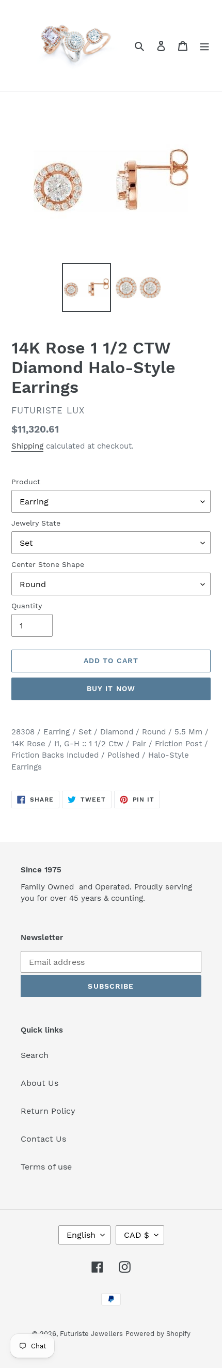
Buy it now (111, 688)
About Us (39, 1083)
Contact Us (43, 1139)
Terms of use (46, 1167)
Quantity (26, 606)
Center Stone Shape (47, 564)
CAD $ (136, 1235)
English (81, 1235)
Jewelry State (35, 523)
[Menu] (204, 45)
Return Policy (48, 1111)
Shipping (27, 446)
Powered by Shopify (158, 1334)
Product (25, 482)
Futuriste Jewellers (91, 1334)
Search (35, 1055)
